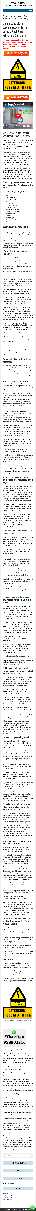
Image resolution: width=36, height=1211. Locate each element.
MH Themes (27, 1209)
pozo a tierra (18, 596)
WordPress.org (7, 1200)
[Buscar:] (18, 1155)
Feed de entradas (8, 1195)
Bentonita (9, 195)
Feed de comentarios (9, 1197)
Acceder (5, 1193)
